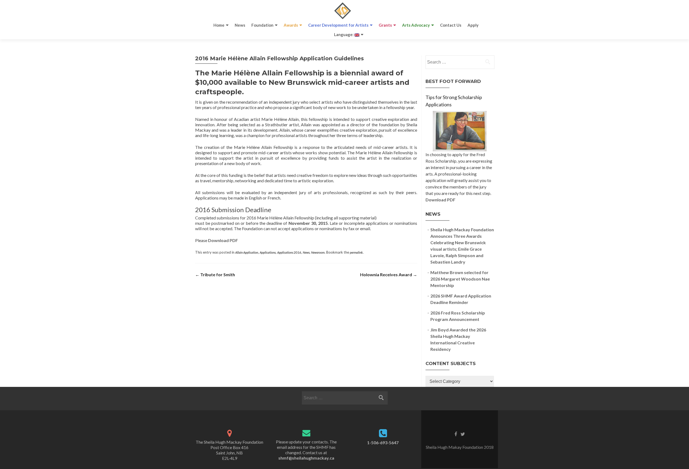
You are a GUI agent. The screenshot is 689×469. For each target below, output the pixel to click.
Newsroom (318, 252)
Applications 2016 (289, 252)
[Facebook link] (455, 434)
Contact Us (450, 25)
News (240, 25)
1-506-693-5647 (383, 442)
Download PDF (223, 240)
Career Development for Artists (338, 25)
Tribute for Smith (215, 274)
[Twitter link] (462, 434)
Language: (344, 34)
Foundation (262, 25)
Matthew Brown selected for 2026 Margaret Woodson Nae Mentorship (460, 279)
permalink (356, 252)
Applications (268, 252)
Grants (385, 25)
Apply (473, 25)
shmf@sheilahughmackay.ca (306, 457)
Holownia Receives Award (388, 274)
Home (218, 25)
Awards (291, 25)
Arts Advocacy (416, 25)
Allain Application (246, 252)
